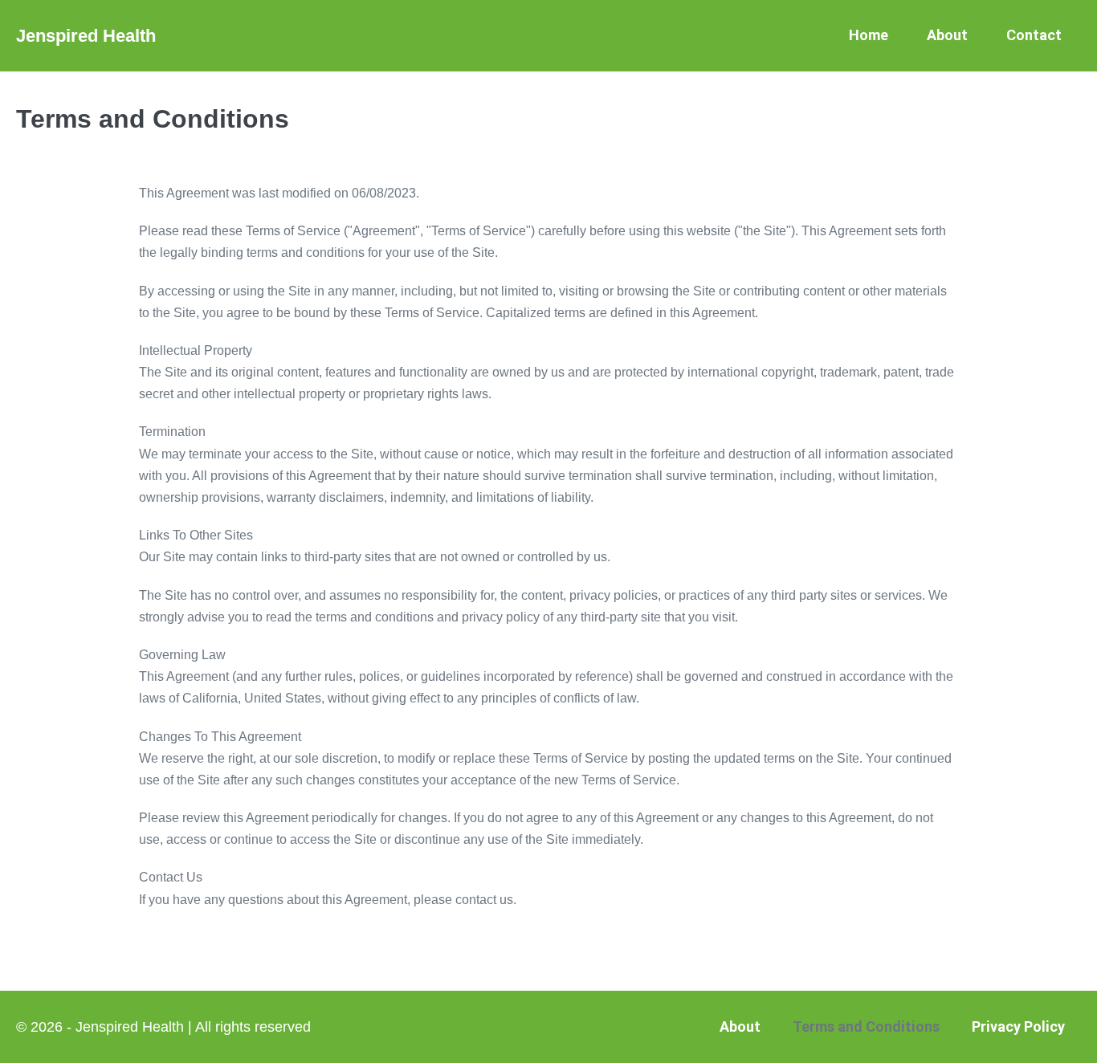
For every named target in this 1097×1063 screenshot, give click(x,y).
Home (868, 34)
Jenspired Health (86, 36)
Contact (1034, 34)
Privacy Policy (1018, 1026)
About (947, 34)
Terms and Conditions (866, 1026)
